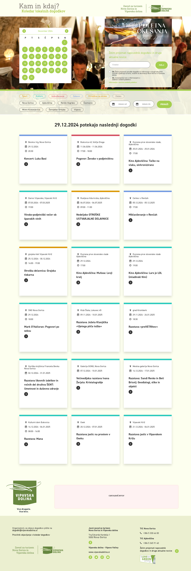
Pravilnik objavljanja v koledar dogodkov (31, 534)
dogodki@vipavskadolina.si (24, 530)
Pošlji (161, 65)
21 (58, 63)
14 (58, 56)
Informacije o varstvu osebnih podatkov (123, 82)
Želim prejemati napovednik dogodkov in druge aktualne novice (156, 549)
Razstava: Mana (33, 439)
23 (25, 70)
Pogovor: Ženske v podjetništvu (94, 158)
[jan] (66, 31)
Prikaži (164, 104)
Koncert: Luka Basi (35, 158)
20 (51, 63)
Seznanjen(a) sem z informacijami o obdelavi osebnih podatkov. (126, 78)
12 (45, 56)
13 (51, 56)
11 (38, 56)
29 (64, 70)
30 (25, 77)
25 (38, 70)
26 (45, 70)
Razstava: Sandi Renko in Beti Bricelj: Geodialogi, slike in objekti (146, 382)
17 (31, 63)
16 (25, 63)
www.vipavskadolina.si (99, 552)
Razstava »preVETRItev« (143, 327)
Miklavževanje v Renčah (143, 214)
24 (31, 70)
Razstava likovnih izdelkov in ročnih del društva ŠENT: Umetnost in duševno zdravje (41, 384)
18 (38, 63)
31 (31, 77)
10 (31, 56)
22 (64, 63)
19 (45, 63)
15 (64, 56)
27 (51, 70)
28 (58, 70)
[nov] (24, 31)
